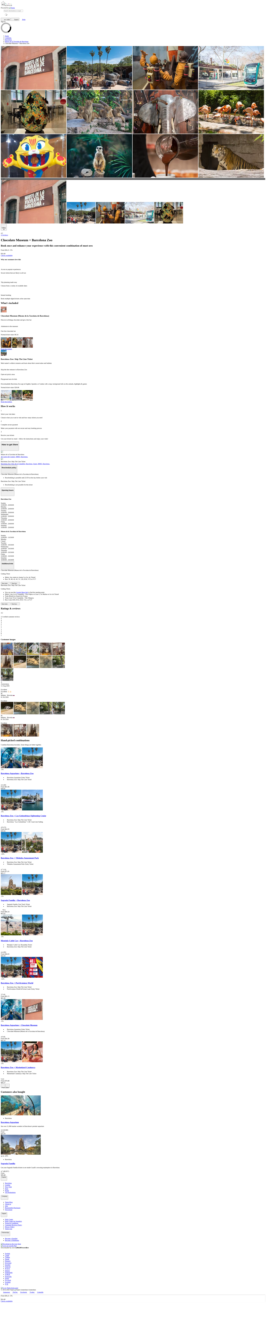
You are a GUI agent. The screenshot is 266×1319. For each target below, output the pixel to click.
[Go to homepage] (12, 8)
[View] (7, 654)
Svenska (7, 1282)
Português (8, 1276)
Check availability (7, 255)
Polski (7, 1278)
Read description (6, 349)
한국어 (7, 1269)
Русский (8, 1280)
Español (7, 1265)
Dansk (7, 1259)
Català (7, 1255)
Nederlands (8, 1272)
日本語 (7, 1274)
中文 (6, 1284)
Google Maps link (22, 592)
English (7, 1253)
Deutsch (7, 1261)
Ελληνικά (8, 1263)
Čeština (7, 1257)
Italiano (7, 1271)
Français (7, 1267)
